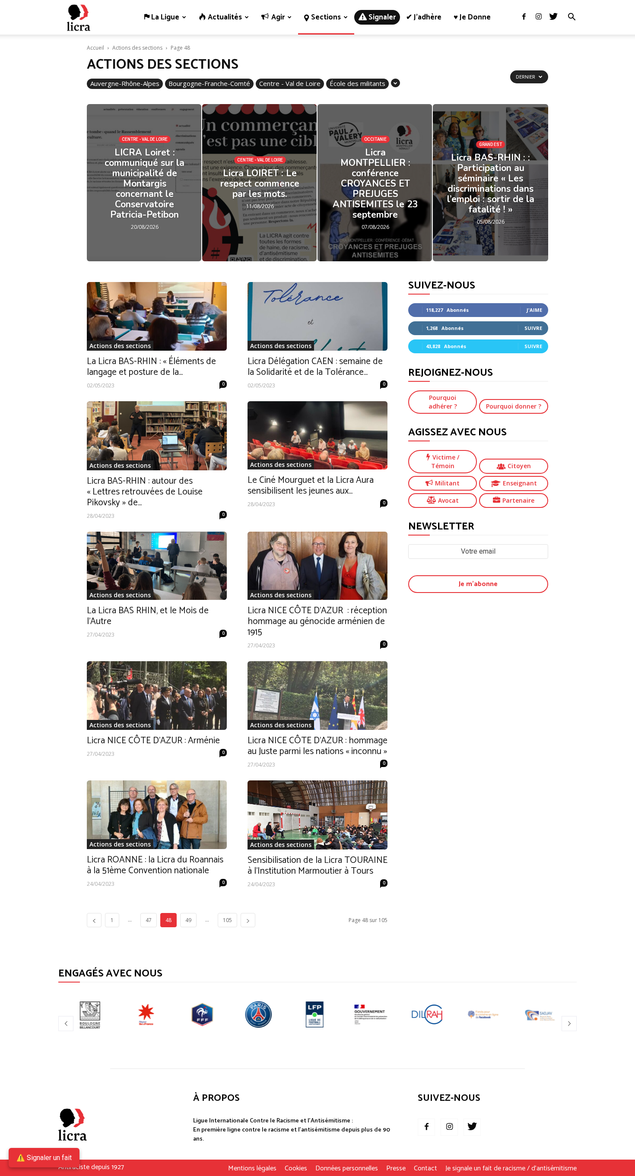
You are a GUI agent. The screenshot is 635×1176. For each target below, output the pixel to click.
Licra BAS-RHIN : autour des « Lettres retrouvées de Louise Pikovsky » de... (145, 492)
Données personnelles (346, 1169)
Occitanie (375, 139)
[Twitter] (553, 17)
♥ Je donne (472, 17)
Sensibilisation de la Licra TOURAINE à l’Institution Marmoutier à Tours (317, 865)
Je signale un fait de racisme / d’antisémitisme (511, 1169)
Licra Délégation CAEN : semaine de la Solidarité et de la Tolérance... (315, 367)
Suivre (533, 328)
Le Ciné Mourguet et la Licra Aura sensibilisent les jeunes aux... (311, 485)
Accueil (95, 47)
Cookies (296, 1169)
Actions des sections (137, 47)
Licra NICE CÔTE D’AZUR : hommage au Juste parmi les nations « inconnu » (317, 746)
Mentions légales (252, 1169)
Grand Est (490, 144)
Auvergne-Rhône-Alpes (124, 83)
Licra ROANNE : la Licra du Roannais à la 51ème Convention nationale (155, 865)
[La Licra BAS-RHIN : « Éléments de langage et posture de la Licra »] (157, 316)
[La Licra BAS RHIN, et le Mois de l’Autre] (157, 566)
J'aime (534, 310)
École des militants (357, 83)
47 (149, 920)
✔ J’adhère (423, 17)
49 (188, 920)
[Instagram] (538, 17)
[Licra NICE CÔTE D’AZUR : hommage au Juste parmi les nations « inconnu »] (317, 695)
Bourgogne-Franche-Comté (209, 83)
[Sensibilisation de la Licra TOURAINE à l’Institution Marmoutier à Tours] (317, 815)
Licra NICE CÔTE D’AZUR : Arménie (153, 740)
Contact (425, 1169)
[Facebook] (524, 17)
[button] (571, 18)
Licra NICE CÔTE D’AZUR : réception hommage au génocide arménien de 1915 (317, 621)
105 (227, 920)
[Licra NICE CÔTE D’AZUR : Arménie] (157, 695)
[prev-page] (94, 920)
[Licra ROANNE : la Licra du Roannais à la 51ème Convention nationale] (157, 814)
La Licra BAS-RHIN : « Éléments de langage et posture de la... (151, 367)
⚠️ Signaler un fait (44, 1158)
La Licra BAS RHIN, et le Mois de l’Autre (148, 616)
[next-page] (248, 920)
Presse (396, 1169)
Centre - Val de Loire (290, 83)
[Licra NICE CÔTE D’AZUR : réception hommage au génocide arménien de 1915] (317, 566)
